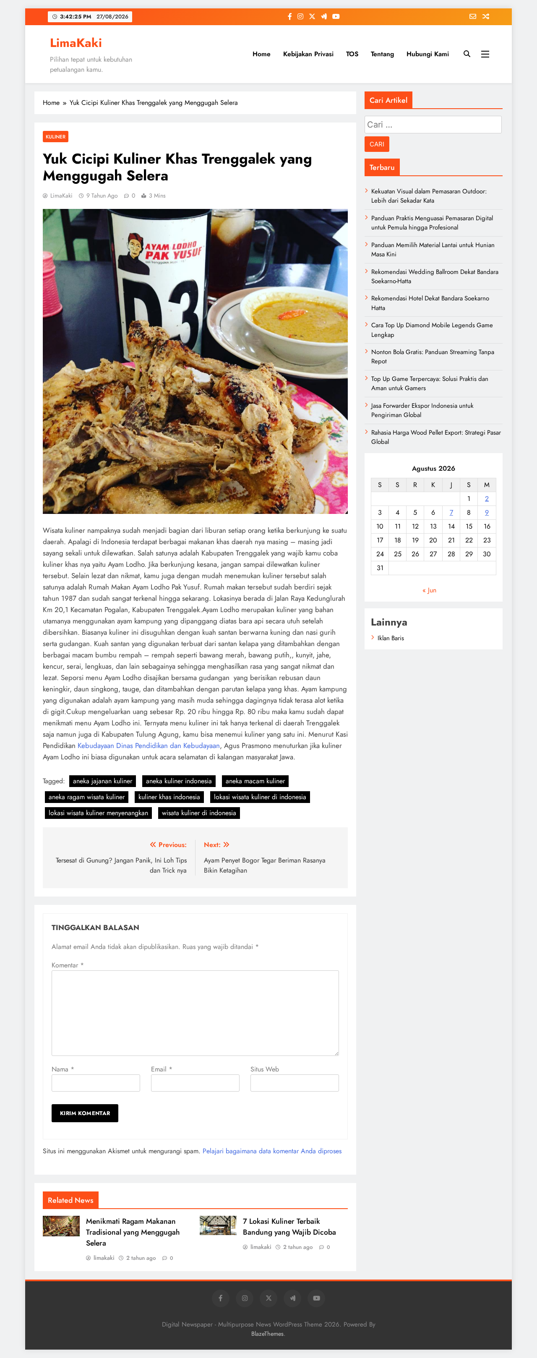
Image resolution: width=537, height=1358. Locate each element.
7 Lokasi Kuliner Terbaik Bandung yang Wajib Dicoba (289, 1227)
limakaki (104, 1258)
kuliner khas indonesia (169, 797)
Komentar (68, 965)
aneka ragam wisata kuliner (87, 797)
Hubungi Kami (428, 54)
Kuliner (55, 136)
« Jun (429, 590)
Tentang (382, 54)
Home (262, 54)
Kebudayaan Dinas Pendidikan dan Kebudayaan (149, 745)
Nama (63, 1069)
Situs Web (264, 1069)
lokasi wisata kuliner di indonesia (260, 797)
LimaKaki (76, 43)
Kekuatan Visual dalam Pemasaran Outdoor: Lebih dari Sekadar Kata (429, 196)
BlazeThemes (267, 1333)
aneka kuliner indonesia (179, 781)
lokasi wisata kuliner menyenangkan (98, 813)
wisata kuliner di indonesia (199, 813)
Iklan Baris (391, 638)
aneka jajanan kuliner (102, 781)
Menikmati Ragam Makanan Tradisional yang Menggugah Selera (133, 1232)
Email (161, 1069)
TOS (352, 54)
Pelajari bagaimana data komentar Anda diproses (272, 1151)
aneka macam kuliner (255, 781)
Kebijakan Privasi (308, 54)
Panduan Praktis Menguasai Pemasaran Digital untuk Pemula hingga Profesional (432, 223)
